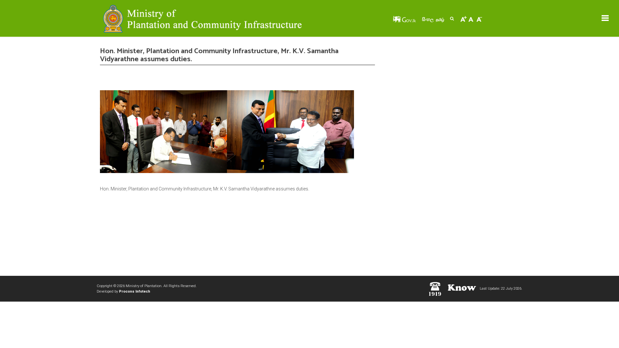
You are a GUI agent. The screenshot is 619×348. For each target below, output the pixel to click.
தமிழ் (440, 19)
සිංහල (428, 19)
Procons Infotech (134, 291)
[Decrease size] (480, 18)
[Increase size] (463, 18)
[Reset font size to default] (471, 18)
